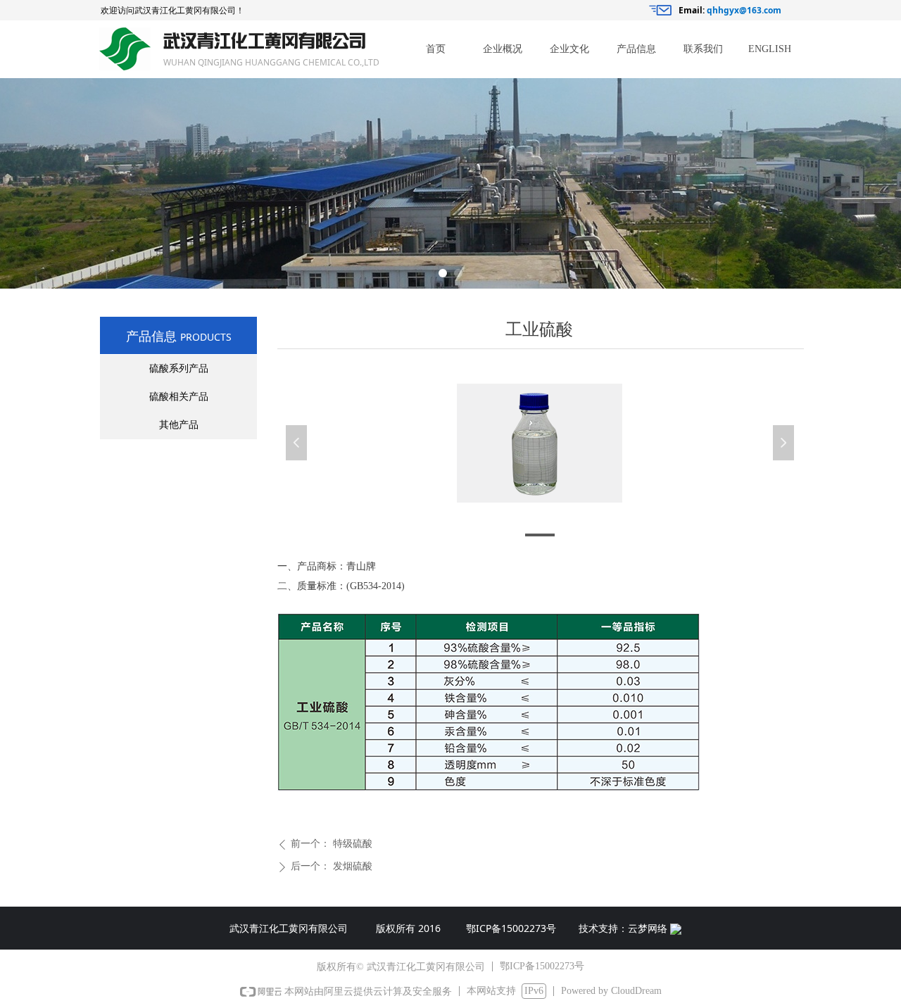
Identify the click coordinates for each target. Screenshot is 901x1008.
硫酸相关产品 (178, 396)
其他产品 (179, 425)
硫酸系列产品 (178, 368)
